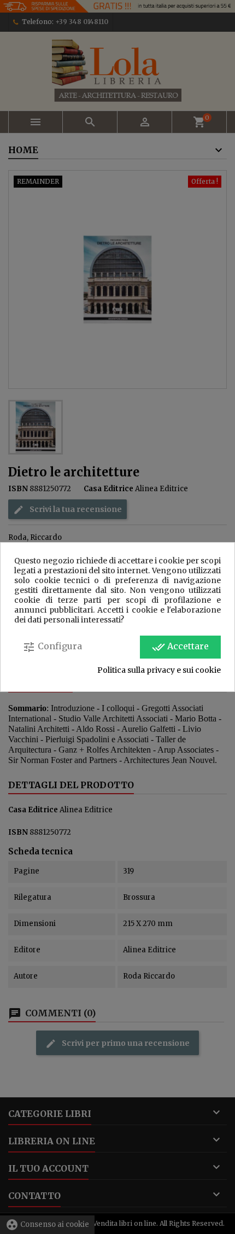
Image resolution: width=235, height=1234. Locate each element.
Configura (52, 647)
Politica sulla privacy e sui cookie (159, 670)
